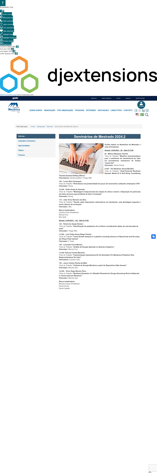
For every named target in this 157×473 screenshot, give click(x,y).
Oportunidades (24, 146)
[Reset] (1, 11)
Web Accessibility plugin (8, 95)
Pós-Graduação (65, 110)
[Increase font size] (13, 49)
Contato (128, 110)
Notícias (21, 136)
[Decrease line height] (13, 51)
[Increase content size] (18, 47)
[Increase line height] (14, 51)
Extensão (91, 110)
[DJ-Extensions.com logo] (78, 92)
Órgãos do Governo (140, 98)
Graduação (49, 110)
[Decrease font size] (11, 49)
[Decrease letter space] (15, 53)
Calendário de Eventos (27, 141)
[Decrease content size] (16, 47)
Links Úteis (116, 110)
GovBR (15, 98)
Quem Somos (35, 110)
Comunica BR (94, 98)
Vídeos (21, 150)
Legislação (128, 98)
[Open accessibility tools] (3, 3)
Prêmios (21, 155)
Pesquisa (79, 110)
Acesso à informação (106, 98)
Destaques (103, 110)
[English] (138, 114)
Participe (118, 98)
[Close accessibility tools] (3, 11)
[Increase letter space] (17, 53)
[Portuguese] (142, 114)
